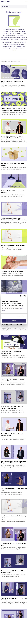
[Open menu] (26, 2)
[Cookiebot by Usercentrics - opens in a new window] (20, 296)
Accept (14, 320)
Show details (20, 316)
